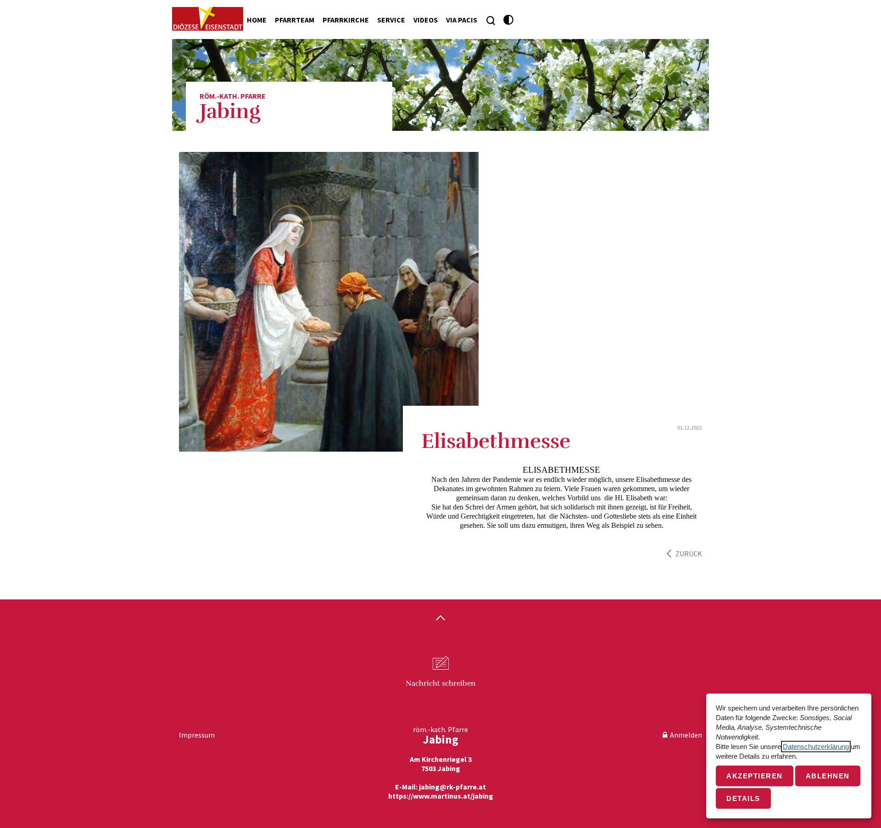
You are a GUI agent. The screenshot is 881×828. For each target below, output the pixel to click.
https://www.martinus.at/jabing (440, 795)
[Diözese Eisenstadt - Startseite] (207, 19)
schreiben (440, 683)
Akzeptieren (754, 776)
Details (743, 798)
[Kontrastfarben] (508, 20)
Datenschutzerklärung (816, 746)
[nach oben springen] (440, 618)
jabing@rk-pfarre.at (452, 786)
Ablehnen (828, 776)
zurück (688, 553)
